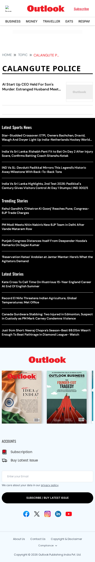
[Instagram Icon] (47, 513)
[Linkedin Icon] (58, 513)
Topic (23, 55)
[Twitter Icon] (36, 513)
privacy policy (49, 485)
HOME (7, 55)
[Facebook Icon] (26, 513)
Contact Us (38, 539)
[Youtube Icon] (68, 513)
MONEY (32, 21)
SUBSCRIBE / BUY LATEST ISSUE (47, 497)
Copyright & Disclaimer (66, 539)
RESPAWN (85, 21)
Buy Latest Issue (24, 460)
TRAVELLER (51, 21)
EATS (69, 21)
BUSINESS (13, 21)
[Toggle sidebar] (11, 9)
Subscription (21, 451)
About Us (19, 539)
